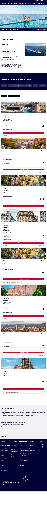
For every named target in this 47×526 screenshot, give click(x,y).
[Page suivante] (30, 407)
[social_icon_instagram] (43, 458)
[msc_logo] (3, 3)
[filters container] (42, 85)
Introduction (3, 29)
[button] (4, 85)
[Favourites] (46, 3)
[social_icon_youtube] (40, 458)
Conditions (14, 29)
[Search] (44, 3)
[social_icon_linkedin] (43, 455)
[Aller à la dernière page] (33, 407)
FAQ (17, 29)
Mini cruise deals (8, 29)
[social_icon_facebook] (40, 455)
